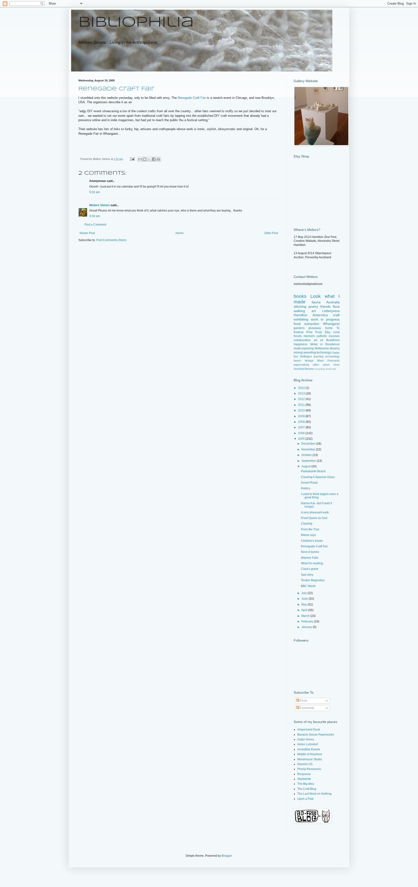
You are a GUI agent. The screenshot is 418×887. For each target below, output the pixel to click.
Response (304, 774)
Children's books (312, 540)
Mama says (308, 535)
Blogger (227, 855)
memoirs (309, 336)
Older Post (271, 233)
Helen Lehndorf (307, 744)
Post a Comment (95, 224)
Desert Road (309, 482)
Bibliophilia (136, 23)
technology (324, 352)
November (308, 449)
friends (325, 306)
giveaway (314, 328)
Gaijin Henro (305, 739)
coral (336, 332)
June (305, 598)
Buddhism (333, 340)
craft (336, 315)
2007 (302, 427)
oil (321, 340)
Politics (305, 488)
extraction (311, 324)
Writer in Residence (325, 344)
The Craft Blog (306, 789)
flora (336, 306)
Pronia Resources (309, 769)
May (304, 604)
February (307, 621)
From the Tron (310, 529)
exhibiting (301, 319)
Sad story (307, 574)
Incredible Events (308, 749)
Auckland (299, 368)
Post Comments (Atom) (111, 240)
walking (299, 311)
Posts (303, 700)
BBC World (308, 586)
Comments (306, 708)
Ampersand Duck (308, 729)
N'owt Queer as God (314, 518)
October (307, 455)
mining (298, 352)
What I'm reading (312, 563)
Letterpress (331, 311)
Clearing (306, 523)
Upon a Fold (305, 799)
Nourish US (305, 764)
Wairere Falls (309, 557)
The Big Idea (305, 783)
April (304, 610)
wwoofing (309, 352)
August (306, 466)
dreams (335, 348)
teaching (318, 356)
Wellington (306, 356)
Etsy (327, 332)
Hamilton (300, 315)
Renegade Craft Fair (116, 89)
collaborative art (305, 340)
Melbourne (322, 348)
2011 (302, 405)
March (305, 616)
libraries (309, 368)
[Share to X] (149, 159)
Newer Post (87, 233)
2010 (302, 410)
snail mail (331, 369)
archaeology (332, 356)
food (297, 324)
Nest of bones (310, 552)
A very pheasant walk (315, 512)
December (308, 443)
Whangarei (331, 324)
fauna (316, 302)
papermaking (301, 364)
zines (336, 364)
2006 (302, 433)
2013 (302, 393)
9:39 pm (94, 216)
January (307, 627)
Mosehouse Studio (309, 759)
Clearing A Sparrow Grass (318, 477)
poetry (313, 306)
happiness (300, 344)
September (309, 461)
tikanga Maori (314, 360)
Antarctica (320, 315)
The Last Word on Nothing (314, 793)
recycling (320, 369)
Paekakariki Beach (313, 471)
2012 (302, 399)
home (329, 328)
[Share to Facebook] (153, 159)
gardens (299, 328)
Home (180, 233)
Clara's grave (309, 569)
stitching (300, 306)
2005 (302, 438)
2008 (302, 422)
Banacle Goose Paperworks (315, 734)
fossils (298, 336)
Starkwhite (304, 779)
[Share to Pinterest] (158, 159)
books (300, 296)
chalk (297, 348)
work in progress (325, 319)
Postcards (334, 360)
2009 (302, 416)
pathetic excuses (328, 336)
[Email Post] (132, 158)
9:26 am (94, 192)
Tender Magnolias (313, 580)
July (304, 593)
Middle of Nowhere (309, 754)
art (314, 311)
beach (297, 360)
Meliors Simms (99, 205)
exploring (307, 348)
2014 (302, 388)
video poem (321, 364)
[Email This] (140, 159)
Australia (333, 302)
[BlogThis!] (144, 159)
